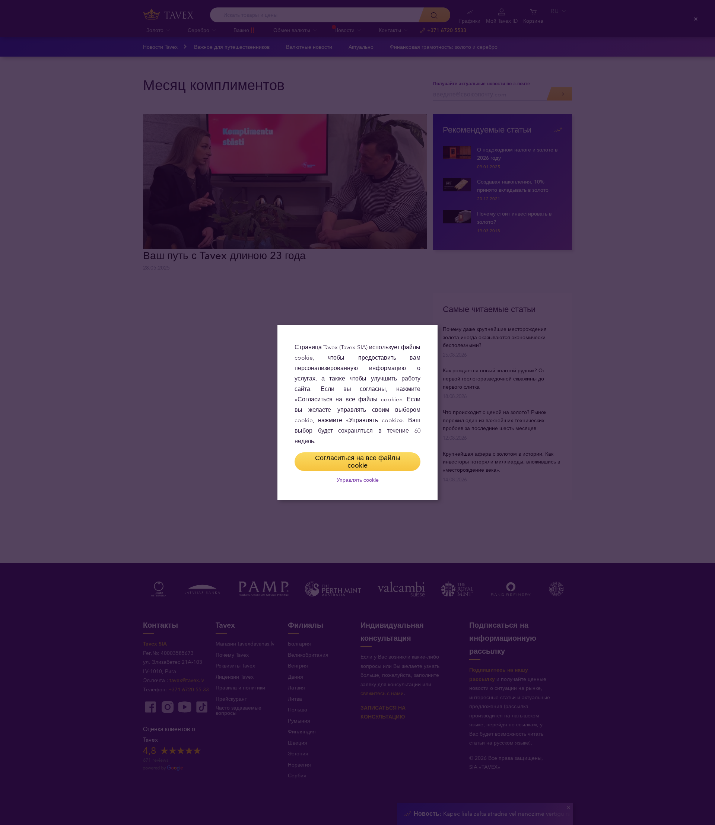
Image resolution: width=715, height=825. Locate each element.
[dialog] (357, 412)
